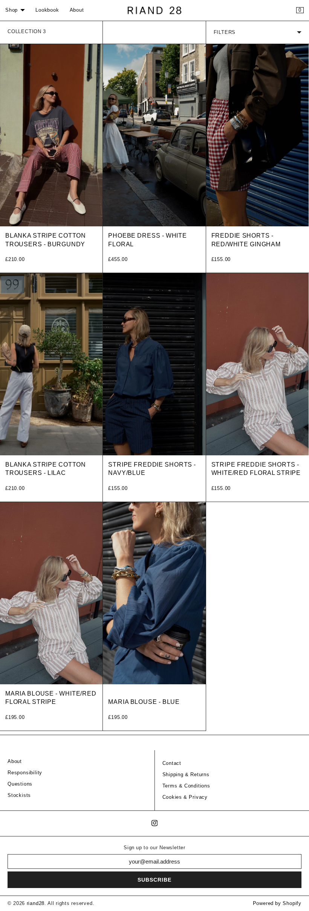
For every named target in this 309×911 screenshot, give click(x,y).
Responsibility (25, 772)
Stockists (19, 795)
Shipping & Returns (186, 774)
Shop (11, 10)
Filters (225, 32)
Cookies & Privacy (185, 797)
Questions (20, 784)
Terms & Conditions (186, 786)
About (77, 10)
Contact (172, 763)
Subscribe (154, 880)
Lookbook (47, 10)
